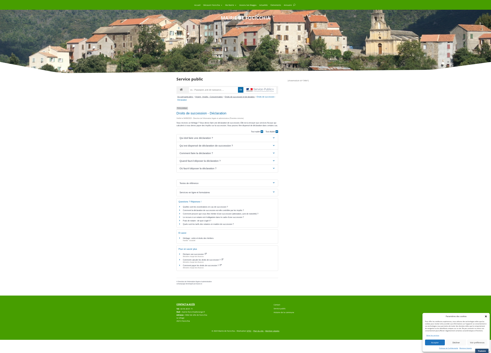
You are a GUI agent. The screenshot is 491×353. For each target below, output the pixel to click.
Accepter (435, 342)
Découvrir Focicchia (211, 5)
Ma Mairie (229, 5)
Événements (276, 5)
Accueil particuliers (185, 97)
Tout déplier (271, 132)
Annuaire (288, 5)
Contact (277, 305)
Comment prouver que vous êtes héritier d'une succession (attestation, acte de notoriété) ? (220, 214)
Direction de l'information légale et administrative (195, 282)
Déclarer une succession (193, 254)
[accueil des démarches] (181, 89)
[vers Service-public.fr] (260, 90)
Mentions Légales (465, 348)
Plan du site (258, 331)
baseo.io (199, 284)
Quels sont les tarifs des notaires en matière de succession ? (208, 224)
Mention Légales (272, 331)
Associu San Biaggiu (247, 5)
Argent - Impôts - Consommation (209, 97)
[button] (486, 316)
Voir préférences (477, 342)
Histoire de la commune (284, 313)
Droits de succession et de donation (240, 97)
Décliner (456, 342)
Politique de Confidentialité (448, 348)
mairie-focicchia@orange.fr (193, 312)
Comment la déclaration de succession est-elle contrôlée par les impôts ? (213, 210)
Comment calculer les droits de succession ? (202, 260)
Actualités (263, 5)
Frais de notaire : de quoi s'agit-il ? (197, 221)
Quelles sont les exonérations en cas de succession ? (205, 207)
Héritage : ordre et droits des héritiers (198, 238)
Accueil (197, 5)
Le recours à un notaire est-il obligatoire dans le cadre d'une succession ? (213, 217)
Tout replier (256, 132)
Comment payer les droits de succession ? (201, 265)
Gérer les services (432, 335)
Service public (280, 309)
